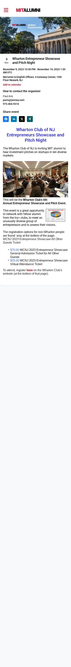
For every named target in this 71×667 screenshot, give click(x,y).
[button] (12, 84)
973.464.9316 (11, 103)
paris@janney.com (13, 100)
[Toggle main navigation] (6, 10)
